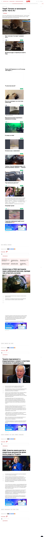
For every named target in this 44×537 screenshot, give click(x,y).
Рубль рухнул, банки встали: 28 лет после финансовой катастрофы (6, 464)
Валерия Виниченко (8, 231)
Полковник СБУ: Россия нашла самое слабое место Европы (6, 263)
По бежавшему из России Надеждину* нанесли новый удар (14, 261)
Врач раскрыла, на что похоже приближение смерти (24, 260)
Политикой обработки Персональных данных (17, 3)
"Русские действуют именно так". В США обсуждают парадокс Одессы (14, 461)
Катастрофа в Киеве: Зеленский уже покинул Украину (23, 264)
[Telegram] (11, 249)
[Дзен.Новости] (8, 249)
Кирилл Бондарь (7, 330)
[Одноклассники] (14, 249)
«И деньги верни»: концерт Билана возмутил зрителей (14, 263)
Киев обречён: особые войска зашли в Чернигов (5, 260)
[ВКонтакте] (13, 249)
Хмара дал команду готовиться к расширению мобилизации (5, 461)
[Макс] (9, 249)
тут (13, 222)
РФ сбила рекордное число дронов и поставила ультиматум (14, 464)
